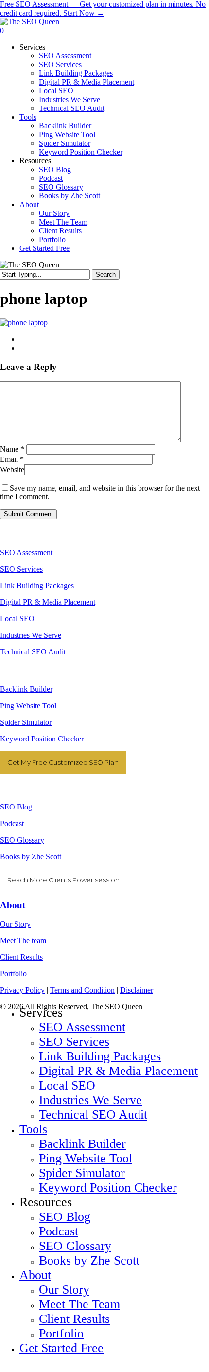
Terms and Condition (82, 990)
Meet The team (23, 940)
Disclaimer (136, 990)
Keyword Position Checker (42, 739)
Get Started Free (61, 1348)
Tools (33, 1129)
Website (12, 469)
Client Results (21, 957)
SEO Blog (16, 807)
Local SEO (17, 619)
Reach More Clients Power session (63, 880)
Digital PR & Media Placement (47, 602)
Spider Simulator (26, 722)
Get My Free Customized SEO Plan (63, 762)
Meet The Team (79, 1304)
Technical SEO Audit (33, 652)
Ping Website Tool (28, 706)
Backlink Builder (26, 689)
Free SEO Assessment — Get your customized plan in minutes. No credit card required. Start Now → (103, 8)
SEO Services (21, 569)
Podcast (12, 823)
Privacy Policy (22, 990)
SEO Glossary (22, 840)
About (12, 905)
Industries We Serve (30, 635)
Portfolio (13, 973)
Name (12, 449)
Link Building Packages (37, 585)
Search (106, 274)
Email (12, 459)
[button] (3, 1367)
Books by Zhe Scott (30, 856)
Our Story (15, 924)
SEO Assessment (26, 552)
